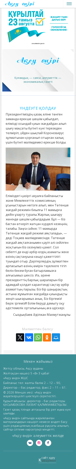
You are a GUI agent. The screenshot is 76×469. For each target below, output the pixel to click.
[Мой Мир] (56, 337)
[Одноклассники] (47, 337)
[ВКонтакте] (29, 337)
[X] (20, 337)
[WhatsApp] (38, 337)
